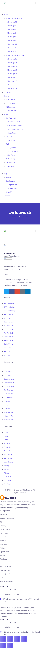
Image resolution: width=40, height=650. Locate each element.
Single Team (11, 140)
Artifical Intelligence (7, 518)
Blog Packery (10, 181)
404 (7, 170)
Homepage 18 (12, 88)
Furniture (3, 540)
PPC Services (10, 103)
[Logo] (20, 3)
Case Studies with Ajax (15, 129)
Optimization (4, 552)
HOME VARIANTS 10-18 (15, 55)
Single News (10, 192)
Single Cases (11, 133)
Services (6, 96)
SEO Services (10, 107)
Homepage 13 (12, 70)
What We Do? (8, 412)
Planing (2, 555)
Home (6, 14)
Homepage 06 (12, 40)
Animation (3, 515)
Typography (10, 166)
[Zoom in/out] (3, 639)
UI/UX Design (5, 570)
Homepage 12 (12, 66)
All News (9, 177)
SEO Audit (7, 348)
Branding (3, 526)
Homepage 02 (12, 26)
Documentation (9, 379)
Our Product (8, 368)
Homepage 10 (12, 59)
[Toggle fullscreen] (10, 639)
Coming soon (10, 162)
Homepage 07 (12, 44)
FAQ (7, 144)
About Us (7, 92)
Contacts (7, 196)
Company (7, 401)
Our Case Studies (11, 118)
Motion (2, 548)
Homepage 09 (12, 51)
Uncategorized (5, 574)
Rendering (3, 559)
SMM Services (11, 111)
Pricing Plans (10, 155)
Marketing (3, 544)
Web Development (6, 581)
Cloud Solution (5, 529)
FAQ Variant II (12, 151)
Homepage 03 (12, 29)
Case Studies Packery (14, 125)
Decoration (3, 537)
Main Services (10, 100)
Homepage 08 (12, 48)
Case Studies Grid (13, 122)
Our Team (9, 137)
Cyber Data (4, 533)
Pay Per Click (8, 325)
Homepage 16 (12, 81)
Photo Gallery (10, 159)
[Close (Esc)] (24, 639)
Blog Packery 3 (12, 188)
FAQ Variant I (12, 148)
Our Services (8, 390)
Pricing (6, 466)
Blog (5, 173)
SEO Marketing (9, 303)
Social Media (8, 337)
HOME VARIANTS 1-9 (14, 18)
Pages (6, 114)
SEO (1, 563)
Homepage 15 (12, 77)
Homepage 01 (12, 22)
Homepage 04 (12, 33)
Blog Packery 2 (12, 185)
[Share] (17, 639)
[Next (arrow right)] (10, 645)
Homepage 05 (12, 37)
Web (1, 577)
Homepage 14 (12, 74)
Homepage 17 (12, 85)
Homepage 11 (12, 63)
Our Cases (7, 477)
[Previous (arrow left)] (3, 645)
